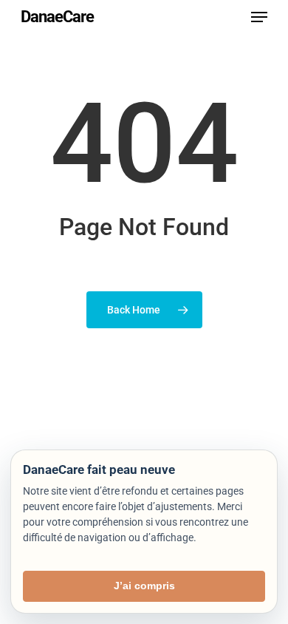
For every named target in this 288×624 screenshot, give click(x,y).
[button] (259, 17)
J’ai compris (144, 585)
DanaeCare (57, 17)
